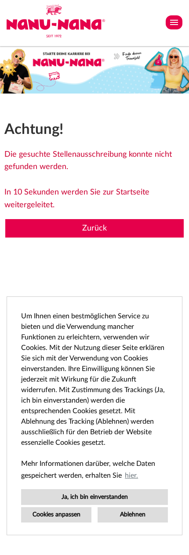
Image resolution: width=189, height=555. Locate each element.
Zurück (94, 228)
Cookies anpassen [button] (56, 514)
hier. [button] (131, 475)
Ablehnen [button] (132, 514)
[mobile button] (174, 22)
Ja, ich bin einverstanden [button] (95, 497)
